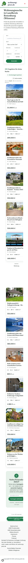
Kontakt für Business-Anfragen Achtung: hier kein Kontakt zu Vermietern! (13, 541)
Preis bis (8, 47)
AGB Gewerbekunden (14, 530)
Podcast (14, 538)
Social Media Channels (14, 548)
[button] (2, 560)
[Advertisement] (16, 276)
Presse (14, 536)
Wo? (7, 35)
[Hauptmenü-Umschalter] (25, 3)
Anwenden (14, 61)
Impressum (14, 534)
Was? (7, 41)
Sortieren (17, 53)
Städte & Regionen (14, 550)
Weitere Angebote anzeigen (17, 518)
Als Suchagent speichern (15, 75)
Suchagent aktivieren (16, 499)
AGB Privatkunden (14, 528)
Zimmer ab (8, 53)
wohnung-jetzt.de (12, 3)
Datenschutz (14, 526)
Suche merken (18, 78)
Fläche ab (17, 47)
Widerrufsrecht (14, 532)
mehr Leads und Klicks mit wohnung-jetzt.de (12, 545)
